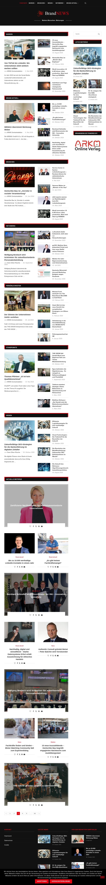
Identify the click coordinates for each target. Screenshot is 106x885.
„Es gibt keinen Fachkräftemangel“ (59, 118)
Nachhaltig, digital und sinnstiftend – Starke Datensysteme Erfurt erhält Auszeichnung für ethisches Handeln (59, 148)
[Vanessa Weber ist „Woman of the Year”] (44, 189)
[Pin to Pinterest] (39, 526)
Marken (31, 3)
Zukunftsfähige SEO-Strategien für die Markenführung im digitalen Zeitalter (18, 447)
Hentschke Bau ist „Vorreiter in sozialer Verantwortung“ (18, 192)
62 (35, 813)
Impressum (8, 836)
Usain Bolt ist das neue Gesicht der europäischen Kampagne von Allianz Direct (60, 309)
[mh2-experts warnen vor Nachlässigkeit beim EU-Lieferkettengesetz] (44, 200)
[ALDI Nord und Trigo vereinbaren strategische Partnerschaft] (44, 86)
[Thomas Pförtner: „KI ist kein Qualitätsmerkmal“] (19, 362)
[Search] (85, 3)
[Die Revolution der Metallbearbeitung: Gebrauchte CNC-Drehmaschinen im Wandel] (44, 451)
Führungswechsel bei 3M (60, 335)
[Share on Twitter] (36, 526)
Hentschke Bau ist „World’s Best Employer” (58, 60)
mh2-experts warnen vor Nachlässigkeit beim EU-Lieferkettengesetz (59, 200)
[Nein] (102, 877)
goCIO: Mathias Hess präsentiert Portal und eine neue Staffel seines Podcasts (60, 248)
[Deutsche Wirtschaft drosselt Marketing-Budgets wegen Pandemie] (44, 273)
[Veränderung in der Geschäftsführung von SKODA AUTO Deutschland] (44, 324)
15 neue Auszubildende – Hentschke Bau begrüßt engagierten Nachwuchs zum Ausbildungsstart (59, 45)
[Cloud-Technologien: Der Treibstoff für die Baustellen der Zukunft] (44, 438)
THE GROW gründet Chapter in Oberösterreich (36, 786)
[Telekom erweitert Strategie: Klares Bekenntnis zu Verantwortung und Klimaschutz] (44, 388)
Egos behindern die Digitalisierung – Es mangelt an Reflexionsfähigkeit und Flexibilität (59, 373)
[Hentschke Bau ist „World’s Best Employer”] (44, 61)
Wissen (50, 3)
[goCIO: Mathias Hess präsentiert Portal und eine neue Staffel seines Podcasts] (44, 248)
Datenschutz (8, 840)
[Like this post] (30, 526)
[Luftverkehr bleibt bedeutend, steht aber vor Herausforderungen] (44, 235)
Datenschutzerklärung (61, 881)
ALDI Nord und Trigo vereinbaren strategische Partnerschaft (59, 86)
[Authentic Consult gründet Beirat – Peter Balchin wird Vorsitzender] (53, 632)
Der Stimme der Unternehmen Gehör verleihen (17, 316)
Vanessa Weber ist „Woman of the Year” (59, 186)
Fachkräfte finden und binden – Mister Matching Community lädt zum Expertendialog (19, 748)
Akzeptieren (42, 881)
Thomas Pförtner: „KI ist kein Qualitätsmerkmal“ (17, 377)
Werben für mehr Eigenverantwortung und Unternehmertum (59, 261)
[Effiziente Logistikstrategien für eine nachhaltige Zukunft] (44, 424)
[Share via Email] (42, 526)
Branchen (41, 3)
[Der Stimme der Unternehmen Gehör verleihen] (19, 301)
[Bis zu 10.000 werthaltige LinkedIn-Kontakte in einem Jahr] (44, 107)
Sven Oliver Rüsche (13, 263)
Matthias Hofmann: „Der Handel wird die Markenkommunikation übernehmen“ (60, 403)
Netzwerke (59, 3)
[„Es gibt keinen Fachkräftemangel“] (44, 121)
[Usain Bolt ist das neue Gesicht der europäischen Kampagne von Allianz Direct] (44, 308)
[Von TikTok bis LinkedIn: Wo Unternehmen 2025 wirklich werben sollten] (19, 49)
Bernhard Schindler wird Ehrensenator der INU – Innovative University (60, 132)
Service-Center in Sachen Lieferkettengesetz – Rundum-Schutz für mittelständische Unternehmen (59, 173)
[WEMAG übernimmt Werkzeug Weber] (19, 113)
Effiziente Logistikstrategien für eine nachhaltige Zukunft (60, 424)
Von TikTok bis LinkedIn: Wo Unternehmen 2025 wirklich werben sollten (17, 65)
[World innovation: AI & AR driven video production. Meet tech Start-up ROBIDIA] (44, 72)
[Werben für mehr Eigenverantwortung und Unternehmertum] (44, 262)
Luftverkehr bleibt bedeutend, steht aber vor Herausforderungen (60, 235)
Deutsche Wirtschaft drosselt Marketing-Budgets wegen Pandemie (59, 273)
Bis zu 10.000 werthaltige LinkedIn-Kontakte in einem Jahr (59, 107)
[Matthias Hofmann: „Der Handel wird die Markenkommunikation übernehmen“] (44, 403)
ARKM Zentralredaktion (14, 71)
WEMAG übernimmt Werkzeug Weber (17, 128)
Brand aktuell (71, 3)
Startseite (23, 3)
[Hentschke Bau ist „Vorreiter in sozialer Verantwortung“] (19, 177)
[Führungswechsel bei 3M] (44, 337)
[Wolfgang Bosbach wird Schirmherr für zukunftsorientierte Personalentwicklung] (19, 241)
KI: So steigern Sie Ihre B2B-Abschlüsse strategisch (94, 94)
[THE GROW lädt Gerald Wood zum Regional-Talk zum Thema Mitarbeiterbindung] (44, 356)
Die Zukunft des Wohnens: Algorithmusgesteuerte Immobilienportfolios (60, 467)
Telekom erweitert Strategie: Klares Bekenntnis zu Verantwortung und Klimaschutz (59, 388)
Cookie (6, 845)
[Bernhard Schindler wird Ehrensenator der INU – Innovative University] (44, 132)
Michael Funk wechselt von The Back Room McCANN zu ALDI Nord (59, 295)
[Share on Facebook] (33, 526)
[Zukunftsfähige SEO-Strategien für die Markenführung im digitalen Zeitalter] (19, 430)
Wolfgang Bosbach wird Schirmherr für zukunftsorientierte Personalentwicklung (19, 257)
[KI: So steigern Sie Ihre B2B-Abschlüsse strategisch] (95, 83)
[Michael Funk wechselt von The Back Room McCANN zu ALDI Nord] (44, 295)
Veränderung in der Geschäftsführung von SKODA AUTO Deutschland (59, 324)
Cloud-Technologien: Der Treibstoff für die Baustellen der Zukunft (59, 438)
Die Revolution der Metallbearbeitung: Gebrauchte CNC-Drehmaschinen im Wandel (59, 452)
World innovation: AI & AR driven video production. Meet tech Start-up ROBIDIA (60, 72)
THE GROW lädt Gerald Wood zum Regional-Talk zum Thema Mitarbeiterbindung (59, 357)
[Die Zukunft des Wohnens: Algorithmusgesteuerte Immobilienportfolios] (44, 467)
